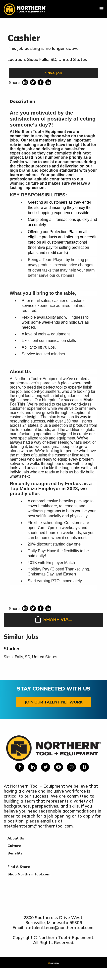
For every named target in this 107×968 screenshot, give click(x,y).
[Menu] (101, 8)
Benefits (15, 853)
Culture (14, 845)
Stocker (11, 648)
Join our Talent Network (53, 701)
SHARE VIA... (57, 619)
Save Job (53, 72)
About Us (15, 838)
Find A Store (18, 866)
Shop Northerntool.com (29, 874)
